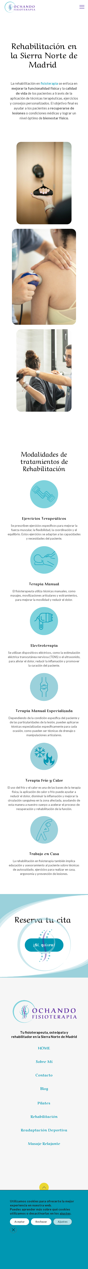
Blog (44, 1088)
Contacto (44, 1074)
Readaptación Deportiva (44, 1129)
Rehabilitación (44, 1116)
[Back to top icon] (44, 1187)
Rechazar (41, 1221)
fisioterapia (49, 83)
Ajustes (62, 1221)
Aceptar (19, 1221)
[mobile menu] (82, 7)
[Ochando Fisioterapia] (19, 6)
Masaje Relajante (44, 1143)
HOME (44, 1047)
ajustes (65, 1213)
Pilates (44, 1102)
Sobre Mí (44, 1061)
